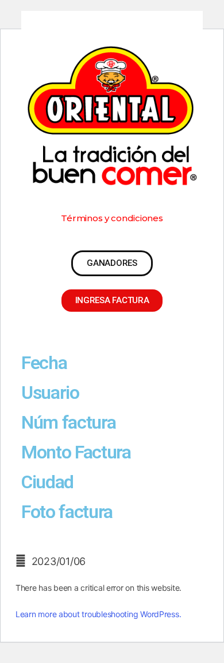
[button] (111, 218)
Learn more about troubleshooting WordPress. (98, 614)
